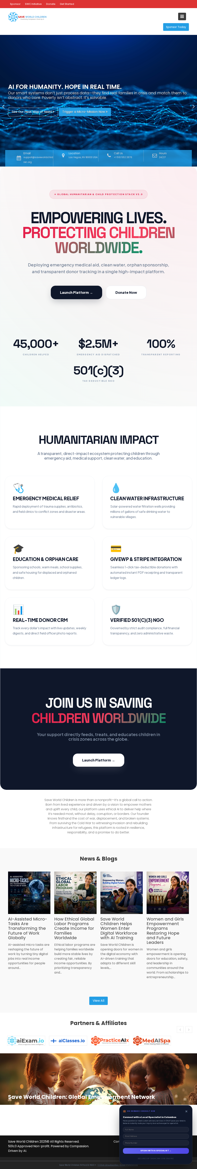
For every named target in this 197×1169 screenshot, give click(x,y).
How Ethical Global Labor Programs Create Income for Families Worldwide (74, 928)
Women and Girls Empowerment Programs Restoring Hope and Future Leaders (165, 930)
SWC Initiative (33, 4)
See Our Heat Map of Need (32, 111)
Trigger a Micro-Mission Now (84, 111)
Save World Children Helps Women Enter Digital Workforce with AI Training (118, 928)
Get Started (67, 4)
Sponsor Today (176, 27)
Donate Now (126, 292)
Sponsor (15, 4)
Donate (50, 4)
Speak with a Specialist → (155, 1151)
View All (98, 1000)
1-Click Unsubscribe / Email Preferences (118, 1165)
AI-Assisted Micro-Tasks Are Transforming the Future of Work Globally (27, 928)
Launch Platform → (76, 292)
